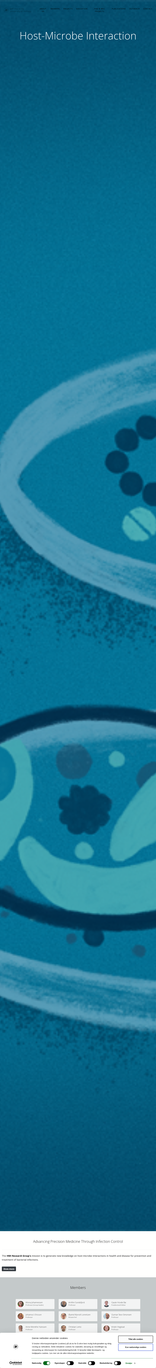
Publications (119, 9)
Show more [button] (8, 1269)
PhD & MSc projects (99, 10)
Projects (68, 9)
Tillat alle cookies (135, 1339)
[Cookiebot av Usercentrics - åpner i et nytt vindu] (15, 1363)
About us (43, 10)
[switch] (70, 1363)
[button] (35, 1304)
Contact (147, 9)
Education (81, 9)
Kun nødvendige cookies (135, 1347)
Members (55, 9)
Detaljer (129, 1363)
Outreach (134, 9)
